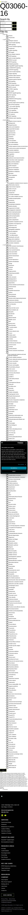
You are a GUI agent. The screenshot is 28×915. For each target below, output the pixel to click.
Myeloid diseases (13, 558)
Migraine (11, 546)
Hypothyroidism (12, 490)
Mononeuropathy (13, 550)
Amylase (11, 267)
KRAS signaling (12, 83)
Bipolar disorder (12, 317)
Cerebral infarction (13, 340)
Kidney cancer (12, 506)
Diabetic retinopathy (13, 392)
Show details (21, 464)
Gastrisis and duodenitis (14, 440)
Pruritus (10, 647)
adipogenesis (12, 123)
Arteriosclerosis (12, 286)
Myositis (11, 564)
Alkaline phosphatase (14, 261)
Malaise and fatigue (13, 539)
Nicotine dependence (14, 576)
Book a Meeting (7, 895)
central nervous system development (17, 148)
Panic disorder (12, 597)
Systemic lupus (12, 705)
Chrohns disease (13, 348)
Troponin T (11, 732)
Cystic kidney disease (14, 378)
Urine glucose (12, 744)
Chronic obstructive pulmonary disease (18, 359)
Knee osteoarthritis (13, 512)
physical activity (12, 618)
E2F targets (11, 52)
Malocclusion (12, 541)
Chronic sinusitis (12, 363)
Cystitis (10, 380)
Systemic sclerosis (13, 707)
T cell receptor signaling (14, 106)
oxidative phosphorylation (15, 198)
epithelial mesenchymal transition (16, 158)
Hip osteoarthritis (13, 481)
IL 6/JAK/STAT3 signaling (15, 67)
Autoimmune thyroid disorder (15, 302)
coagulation (11, 154)
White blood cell (12, 765)
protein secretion (12, 217)
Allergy (10, 263)
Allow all (14, 468)
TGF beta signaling (13, 108)
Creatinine (11, 374)
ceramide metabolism (14, 150)
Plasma (10, 35)
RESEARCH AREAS (7, 846)
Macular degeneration (14, 535)
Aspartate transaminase (14, 290)
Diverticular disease (13, 401)
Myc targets (11, 91)
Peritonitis (11, 605)
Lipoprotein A (12, 521)
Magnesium (11, 537)
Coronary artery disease (14, 372)
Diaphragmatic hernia (14, 394)
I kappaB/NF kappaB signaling (16, 65)
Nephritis (11, 568)
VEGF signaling (12, 116)
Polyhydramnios (12, 635)
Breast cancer (12, 323)
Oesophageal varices (14, 585)
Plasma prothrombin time (14, 620)
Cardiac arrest (12, 335)
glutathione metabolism (14, 171)
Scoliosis (11, 676)
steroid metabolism (13, 231)
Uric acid (11, 742)
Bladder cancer (12, 319)
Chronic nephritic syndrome (15, 357)
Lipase (10, 519)
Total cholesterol (12, 723)
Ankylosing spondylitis (14, 273)
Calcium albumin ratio (14, 331)
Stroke (10, 699)
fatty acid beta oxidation (14, 161)
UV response (12, 114)
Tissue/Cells (12, 37)
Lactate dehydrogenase (14, 516)
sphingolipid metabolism (14, 229)
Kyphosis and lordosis (14, 514)
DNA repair (11, 156)
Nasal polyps (12, 566)
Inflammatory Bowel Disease (15, 496)
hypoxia (10, 179)
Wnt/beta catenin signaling (15, 118)
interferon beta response (14, 77)
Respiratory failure (13, 668)
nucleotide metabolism (14, 194)
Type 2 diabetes (12, 736)
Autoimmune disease (14, 300)
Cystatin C (11, 376)
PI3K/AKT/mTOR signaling (15, 98)
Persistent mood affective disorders (17, 606)
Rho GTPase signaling (14, 104)
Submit (3, 770)
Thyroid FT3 (11, 715)
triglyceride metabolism (14, 239)
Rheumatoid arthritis (13, 672)
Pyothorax (11, 655)
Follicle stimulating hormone (15, 428)
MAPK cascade (12, 87)
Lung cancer (12, 529)
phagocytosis (12, 202)
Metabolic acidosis (13, 543)
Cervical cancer (12, 344)
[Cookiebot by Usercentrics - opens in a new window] (17, 443)
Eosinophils (11, 411)
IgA (9, 492)
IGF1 (10, 494)
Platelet (10, 622)
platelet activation (13, 206)
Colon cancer (12, 369)
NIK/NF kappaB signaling (15, 93)
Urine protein (12, 748)
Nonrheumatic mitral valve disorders (17, 579)
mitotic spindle (12, 190)
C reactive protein (13, 327)
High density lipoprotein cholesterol (17, 477)
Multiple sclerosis (13, 554)
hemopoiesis (12, 177)
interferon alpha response (15, 75)
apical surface (12, 134)
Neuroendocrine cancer (14, 570)
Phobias (11, 614)
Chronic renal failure (13, 361)
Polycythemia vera (13, 634)
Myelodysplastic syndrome (15, 556)
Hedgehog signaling (13, 63)
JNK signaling (12, 81)
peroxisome (11, 200)
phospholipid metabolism (14, 204)
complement (11, 48)
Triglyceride (11, 730)
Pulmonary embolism (14, 651)
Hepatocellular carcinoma (15, 475)
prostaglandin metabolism (15, 210)
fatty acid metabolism (13, 163)
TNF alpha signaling (13, 112)
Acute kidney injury (13, 248)
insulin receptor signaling (14, 71)
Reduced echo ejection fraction (16, 661)
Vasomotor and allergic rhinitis (16, 753)
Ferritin (10, 421)
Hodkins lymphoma (13, 483)
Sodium (10, 692)
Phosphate (11, 616)
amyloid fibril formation (14, 128)
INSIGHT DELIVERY (7, 837)
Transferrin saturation (14, 728)
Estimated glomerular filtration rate (17, 419)
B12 (10, 306)
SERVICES (4, 820)
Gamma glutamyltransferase (15, 436)
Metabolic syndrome (13, 545)
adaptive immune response (15, 121)
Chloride (11, 346)
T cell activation (12, 233)
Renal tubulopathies (13, 665)
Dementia (11, 388)
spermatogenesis (13, 227)
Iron (10, 502)
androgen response (13, 40)
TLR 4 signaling (12, 110)
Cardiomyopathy (12, 337)
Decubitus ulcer (12, 386)
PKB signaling (12, 100)
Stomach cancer (12, 697)
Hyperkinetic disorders (14, 485)
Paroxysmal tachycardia (14, 601)
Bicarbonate (11, 313)
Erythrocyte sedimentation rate (16, 415)
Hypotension (12, 488)
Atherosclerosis (12, 294)
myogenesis (11, 192)
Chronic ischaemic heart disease (16, 350)
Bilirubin (11, 315)
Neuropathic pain (13, 572)
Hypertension (12, 487)
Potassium (11, 639)
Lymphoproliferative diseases (15, 533)
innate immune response (14, 186)
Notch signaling (12, 94)
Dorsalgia (11, 403)
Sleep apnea (12, 688)
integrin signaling (13, 73)
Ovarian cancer (12, 593)
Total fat (10, 724)
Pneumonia (11, 628)
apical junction (12, 132)
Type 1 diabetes (12, 734)
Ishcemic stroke (12, 504)
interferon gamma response (15, 79)
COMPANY (4, 877)
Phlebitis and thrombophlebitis (16, 610)
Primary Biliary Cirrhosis (14, 641)
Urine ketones (12, 746)
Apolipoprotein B (13, 280)
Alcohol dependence (13, 259)
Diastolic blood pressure (14, 396)
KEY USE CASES (7, 863)
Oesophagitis (12, 587)
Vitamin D (11, 755)
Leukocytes (11, 517)
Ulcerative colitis (12, 738)
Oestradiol (11, 589)
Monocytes (11, 548)
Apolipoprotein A (12, 278)
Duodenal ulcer (12, 405)
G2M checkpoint (12, 165)
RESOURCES (5, 874)
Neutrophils (11, 574)
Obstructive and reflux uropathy (16, 583)
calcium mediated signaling (15, 46)
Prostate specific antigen (14, 645)
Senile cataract (12, 680)
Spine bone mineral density (15, 694)
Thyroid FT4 (11, 717)
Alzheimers (11, 265)
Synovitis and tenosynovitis (15, 703)
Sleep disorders (12, 690)
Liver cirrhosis (12, 523)
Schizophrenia (12, 674)
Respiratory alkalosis (13, 666)
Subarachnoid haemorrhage (15, 701)
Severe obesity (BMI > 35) (15, 684)
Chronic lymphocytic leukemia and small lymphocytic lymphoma (16, 355)
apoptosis (11, 136)
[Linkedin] (2, 815)
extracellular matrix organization (16, 159)
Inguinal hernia (12, 498)
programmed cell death (14, 208)
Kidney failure (12, 508)
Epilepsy (11, 413)
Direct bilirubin (12, 398)
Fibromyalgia (12, 423)
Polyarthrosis (12, 632)
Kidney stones (12, 510)
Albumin (11, 257)
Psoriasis (11, 649)
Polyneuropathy (12, 637)
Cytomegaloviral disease (14, 382)
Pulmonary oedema (13, 653)
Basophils (11, 311)
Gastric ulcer (12, 438)
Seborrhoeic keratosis (14, 678)
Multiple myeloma (13, 552)
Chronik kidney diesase (14, 367)
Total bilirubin (12, 721)
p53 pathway (12, 96)
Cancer (10, 333)
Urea (10, 740)
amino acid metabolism (14, 127)
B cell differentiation (13, 142)
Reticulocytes (12, 670)
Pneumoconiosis (13, 626)
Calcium (11, 329)
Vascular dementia (13, 752)
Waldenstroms (12, 761)
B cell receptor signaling (14, 42)
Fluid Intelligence (13, 425)
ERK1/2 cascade (13, 60)
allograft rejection (13, 125)
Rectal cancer (12, 657)
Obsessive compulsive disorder (16, 581)
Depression (11, 390)
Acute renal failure (13, 253)
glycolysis (11, 173)
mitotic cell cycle (12, 188)
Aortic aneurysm (12, 277)
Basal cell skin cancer (14, 308)
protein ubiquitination (13, 219)
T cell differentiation (13, 235)
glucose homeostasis (14, 167)
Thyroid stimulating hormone (15, 719)
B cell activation (12, 140)
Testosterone (12, 711)
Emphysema (12, 407)
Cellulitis (11, 338)
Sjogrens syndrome (13, 686)
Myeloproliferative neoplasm (15, 560)
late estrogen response (14, 85)
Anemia (10, 269)
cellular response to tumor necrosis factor (18, 146)
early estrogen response (14, 54)
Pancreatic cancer (13, 595)
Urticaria (11, 750)
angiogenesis (12, 130)
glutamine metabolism (14, 169)
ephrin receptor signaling (14, 58)
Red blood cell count (13, 659)
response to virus (13, 225)
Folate (10, 427)
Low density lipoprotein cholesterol (17, 525)
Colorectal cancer (13, 370)
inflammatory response (14, 184)
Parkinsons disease (13, 599)
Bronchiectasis (12, 325)
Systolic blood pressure (14, 709)
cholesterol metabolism (14, 152)
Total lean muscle (13, 726)
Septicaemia (12, 682)
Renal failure (12, 663)
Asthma (10, 292)
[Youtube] (5, 815)
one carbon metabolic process (16, 196)
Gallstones (11, 434)
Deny (14, 471)
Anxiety (10, 275)
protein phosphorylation (14, 215)
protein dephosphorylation (15, 212)
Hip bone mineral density (14, 479)
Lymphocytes (12, 531)
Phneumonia (12, 612)
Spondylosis (12, 695)
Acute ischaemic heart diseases (16, 246)
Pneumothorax (12, 630)
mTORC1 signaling (13, 89)
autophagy (11, 138)
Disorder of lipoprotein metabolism (17, 399)
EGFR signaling (12, 56)
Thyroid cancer (12, 713)
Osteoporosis (12, 591)
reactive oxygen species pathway (16, 102)
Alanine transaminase (14, 255)
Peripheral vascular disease (15, 603)
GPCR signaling (12, 62)
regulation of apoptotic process (16, 221)
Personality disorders (14, 608)
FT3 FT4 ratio (12, 430)
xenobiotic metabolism (14, 243)
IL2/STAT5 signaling (13, 69)
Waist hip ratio (12, 759)
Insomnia (11, 500)
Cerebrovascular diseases (15, 342)
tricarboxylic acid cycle (14, 237)
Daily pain (11, 384)
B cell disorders (12, 304)
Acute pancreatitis (13, 251)
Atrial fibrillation (12, 296)
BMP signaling (12, 44)
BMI (10, 321)
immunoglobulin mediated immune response (17, 183)
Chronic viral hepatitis (14, 365)
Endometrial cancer (13, 409)
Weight (10, 763)
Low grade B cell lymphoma (15, 527)
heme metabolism (13, 175)
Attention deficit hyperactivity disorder (17, 298)
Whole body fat (12, 767)
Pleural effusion (12, 624)
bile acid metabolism (13, 144)
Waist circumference (13, 757)
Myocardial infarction (13, 562)
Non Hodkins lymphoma (14, 577)
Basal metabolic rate (13, 309)
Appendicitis (12, 282)
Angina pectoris (12, 271)
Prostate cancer (12, 643)
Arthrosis (11, 288)
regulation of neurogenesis (15, 223)
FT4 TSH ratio (12, 432)
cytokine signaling (13, 50)
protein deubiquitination (14, 213)
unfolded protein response (15, 241)
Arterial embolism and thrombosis (16, 284)
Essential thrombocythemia (15, 417)
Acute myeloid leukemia (14, 249)
